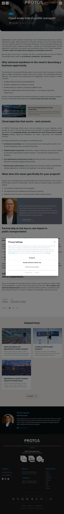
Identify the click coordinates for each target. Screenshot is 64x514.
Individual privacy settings (32, 267)
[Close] (55, 242)
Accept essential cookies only (32, 262)
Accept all (32, 258)
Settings (48, 253)
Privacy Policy (11, 253)
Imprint (37, 272)
